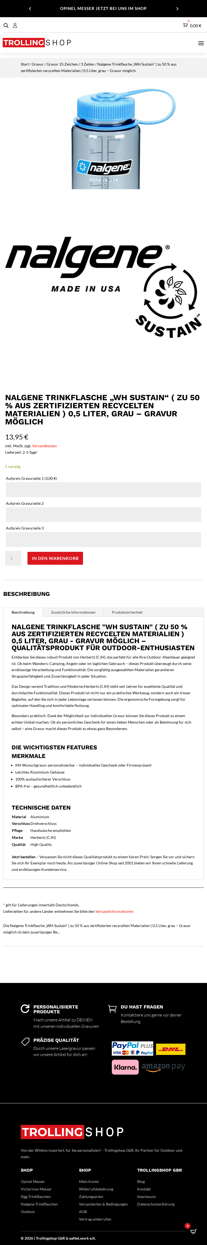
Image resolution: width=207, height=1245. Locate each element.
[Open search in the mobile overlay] (5, 25)
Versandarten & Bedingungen (103, 1204)
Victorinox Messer (36, 1189)
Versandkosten (44, 445)
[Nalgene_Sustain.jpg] (103, 384)
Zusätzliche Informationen (73, 612)
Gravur (38, 64)
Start (25, 64)
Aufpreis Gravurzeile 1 (31, 478)
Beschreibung (23, 612)
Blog (141, 1181)
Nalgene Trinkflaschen (39, 1204)
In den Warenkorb (55, 558)
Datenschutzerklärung (155, 1204)
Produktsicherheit (127, 612)
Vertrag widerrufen (95, 1219)
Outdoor (28, 1211)
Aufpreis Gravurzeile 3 (25, 528)
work (85, 1238)
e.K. (93, 1238)
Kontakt (144, 1189)
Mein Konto (89, 1181)
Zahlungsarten (91, 1196)
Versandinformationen (114, 911)
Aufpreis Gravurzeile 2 (25, 503)
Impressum (146, 1196)
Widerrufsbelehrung (96, 1189)
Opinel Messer (33, 1181)
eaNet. (74, 1238)
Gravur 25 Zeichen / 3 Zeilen (70, 64)
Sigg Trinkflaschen (36, 1196)
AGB (83, 1211)
